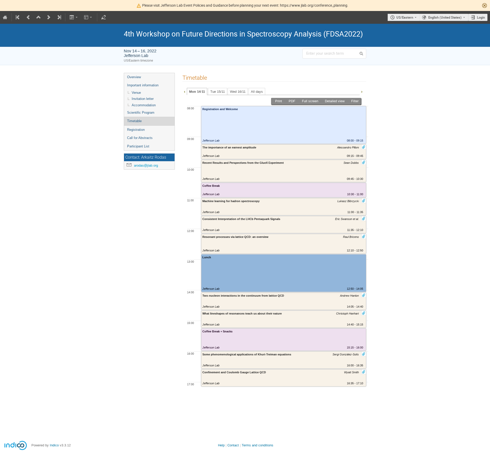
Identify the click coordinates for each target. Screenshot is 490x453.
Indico (54, 445)
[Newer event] (49, 17)
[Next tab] (362, 91)
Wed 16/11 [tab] (238, 91)
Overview (134, 77)
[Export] (74, 17)
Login (481, 17)
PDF (292, 101)
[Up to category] (38, 17)
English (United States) (445, 17)
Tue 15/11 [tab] (217, 91)
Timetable (134, 121)
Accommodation (144, 105)
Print (278, 101)
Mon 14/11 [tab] (197, 91)
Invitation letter (143, 99)
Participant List (138, 146)
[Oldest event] (18, 17)
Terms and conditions (257, 445)
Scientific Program (140, 112)
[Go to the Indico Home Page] (5, 17)
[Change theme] (88, 17)
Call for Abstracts (140, 138)
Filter (355, 101)
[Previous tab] (184, 91)
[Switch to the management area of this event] (104, 17)
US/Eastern (404, 17)
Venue (136, 93)
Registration (136, 130)
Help (221, 445)
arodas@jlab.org (146, 165)
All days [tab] (257, 91)
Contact (233, 445)
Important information (142, 85)
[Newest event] (59, 17)
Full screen (310, 101)
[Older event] (28, 17)
